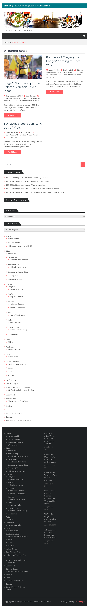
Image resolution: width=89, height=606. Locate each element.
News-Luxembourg (18, 330)
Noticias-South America (18, 364)
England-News (16, 297)
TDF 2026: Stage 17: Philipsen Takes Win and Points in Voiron (32, 189)
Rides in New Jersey (19, 260)
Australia (10, 347)
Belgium (11, 287)
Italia (10, 320)
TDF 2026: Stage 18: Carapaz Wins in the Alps (35, 6)
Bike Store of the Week (18, 401)
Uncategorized (25, 101)
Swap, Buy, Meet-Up (14, 413)
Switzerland (13, 335)
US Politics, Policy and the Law (21, 390)
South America (12, 362)
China (10, 342)
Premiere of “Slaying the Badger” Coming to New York (63, 61)
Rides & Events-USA (17, 279)
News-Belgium (16, 289)
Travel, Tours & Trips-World (18, 421)
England (11, 294)
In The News (11, 380)
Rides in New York (18, 267)
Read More (12, 115)
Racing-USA (56, 75)
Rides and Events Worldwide (20, 246)
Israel (8, 354)
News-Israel (13, 357)
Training (10, 417)
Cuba (10, 372)
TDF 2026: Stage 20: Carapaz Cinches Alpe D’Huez (27, 178)
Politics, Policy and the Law (18, 387)
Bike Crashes (11, 395)
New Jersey (13, 257)
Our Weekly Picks (13, 384)
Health (9, 406)
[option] (34, 6)
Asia (8, 340)
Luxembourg (13, 327)
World (36, 101)
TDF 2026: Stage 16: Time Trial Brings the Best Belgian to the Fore (35, 192)
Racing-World (30, 98)
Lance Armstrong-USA (18, 272)
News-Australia (14, 349)
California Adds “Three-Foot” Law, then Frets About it (50, 438)
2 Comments (11, 137)
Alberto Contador (17, 308)
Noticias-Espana (17, 304)
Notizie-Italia (15, 322)
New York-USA (69, 72)
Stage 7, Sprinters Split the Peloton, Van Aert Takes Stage (22, 87)
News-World (16, 98)
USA (8, 251)
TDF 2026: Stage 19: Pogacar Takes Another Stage (27, 181)
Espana (11, 301)
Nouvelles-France (25, 135)
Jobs (8, 410)
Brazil (10, 368)
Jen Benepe (31, 96)
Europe (9, 284)
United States (69, 75)
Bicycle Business (13, 399)
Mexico (11, 375)
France (7, 98)
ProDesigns (80, 602)
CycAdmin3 (68, 70)
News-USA (12, 253)
